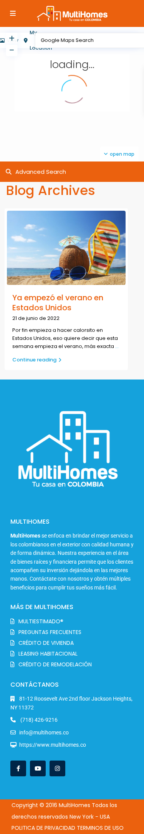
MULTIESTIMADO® (40, 621)
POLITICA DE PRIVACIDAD (43, 828)
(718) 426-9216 (38, 720)
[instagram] (57, 768)
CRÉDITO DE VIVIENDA (46, 643)
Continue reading (34, 359)
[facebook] (18, 768)
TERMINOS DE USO (100, 828)
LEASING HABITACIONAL (48, 654)
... (117, 346)
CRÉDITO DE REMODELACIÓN (55, 664)
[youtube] (38, 768)
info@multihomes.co (44, 732)
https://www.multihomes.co (52, 745)
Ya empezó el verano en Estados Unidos (57, 302)
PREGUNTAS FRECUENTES (49, 632)
